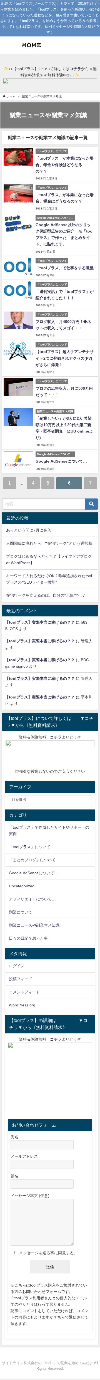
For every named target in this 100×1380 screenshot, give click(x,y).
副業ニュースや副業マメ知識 (34, 925)
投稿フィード (20, 979)
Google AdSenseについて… (61, 461)
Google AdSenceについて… (33, 873)
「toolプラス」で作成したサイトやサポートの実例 (49, 830)
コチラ (75, 69)
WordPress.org (22, 1005)
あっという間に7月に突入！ (30, 530)
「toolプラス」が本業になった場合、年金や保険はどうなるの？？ (65, 164)
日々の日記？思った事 (28, 938)
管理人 (86, 641)
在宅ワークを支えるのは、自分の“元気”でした (46, 595)
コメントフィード (24, 992)
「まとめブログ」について (32, 860)
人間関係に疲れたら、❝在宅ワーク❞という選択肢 (49, 543)
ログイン (16, 966)
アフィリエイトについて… (32, 899)
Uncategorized (21, 886)
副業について (20, 912)
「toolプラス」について (29, 847)
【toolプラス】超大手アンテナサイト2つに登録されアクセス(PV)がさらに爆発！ (65, 358)
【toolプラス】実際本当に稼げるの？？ (40, 622)
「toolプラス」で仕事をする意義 (65, 268)
